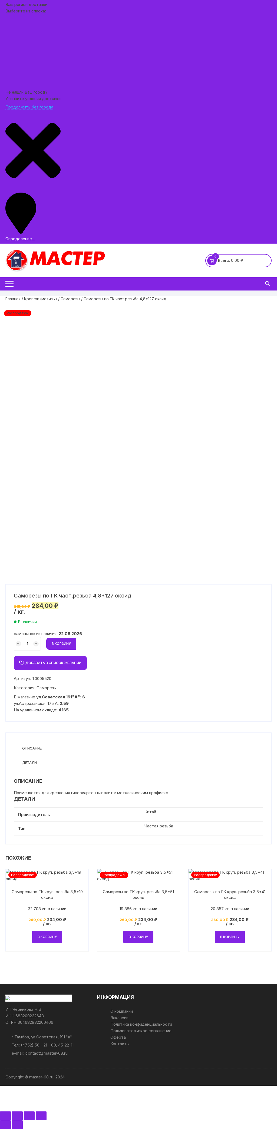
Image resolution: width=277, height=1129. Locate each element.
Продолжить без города (29, 107)
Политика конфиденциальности (141, 1024)
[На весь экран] (17, 1115)
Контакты (119, 1043)
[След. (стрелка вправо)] (17, 1124)
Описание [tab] (32, 748)
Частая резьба (158, 825)
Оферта (118, 1037)
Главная (13, 298)
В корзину (61, 644)
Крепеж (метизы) (40, 298)
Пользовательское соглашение (141, 1030)
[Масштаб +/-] (5, 1115)
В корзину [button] (47, 937)
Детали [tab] (29, 762)
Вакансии (119, 1017)
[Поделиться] (29, 1115)
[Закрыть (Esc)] (41, 1115)
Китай (150, 811)
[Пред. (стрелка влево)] (5, 1124)
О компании (121, 1011)
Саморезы (70, 298)
